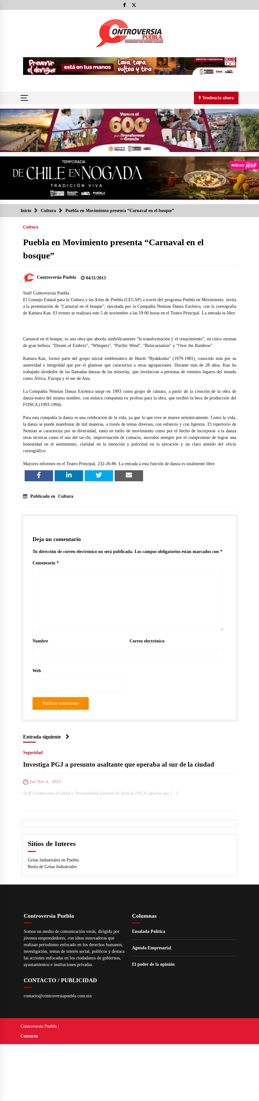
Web (37, 670)
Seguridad (33, 752)
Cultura (30, 227)
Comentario (46, 563)
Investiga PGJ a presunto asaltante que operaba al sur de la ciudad (118, 764)
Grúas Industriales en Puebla (53, 860)
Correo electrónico (147, 641)
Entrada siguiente (42, 737)
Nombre (40, 641)
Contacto (29, 1036)
